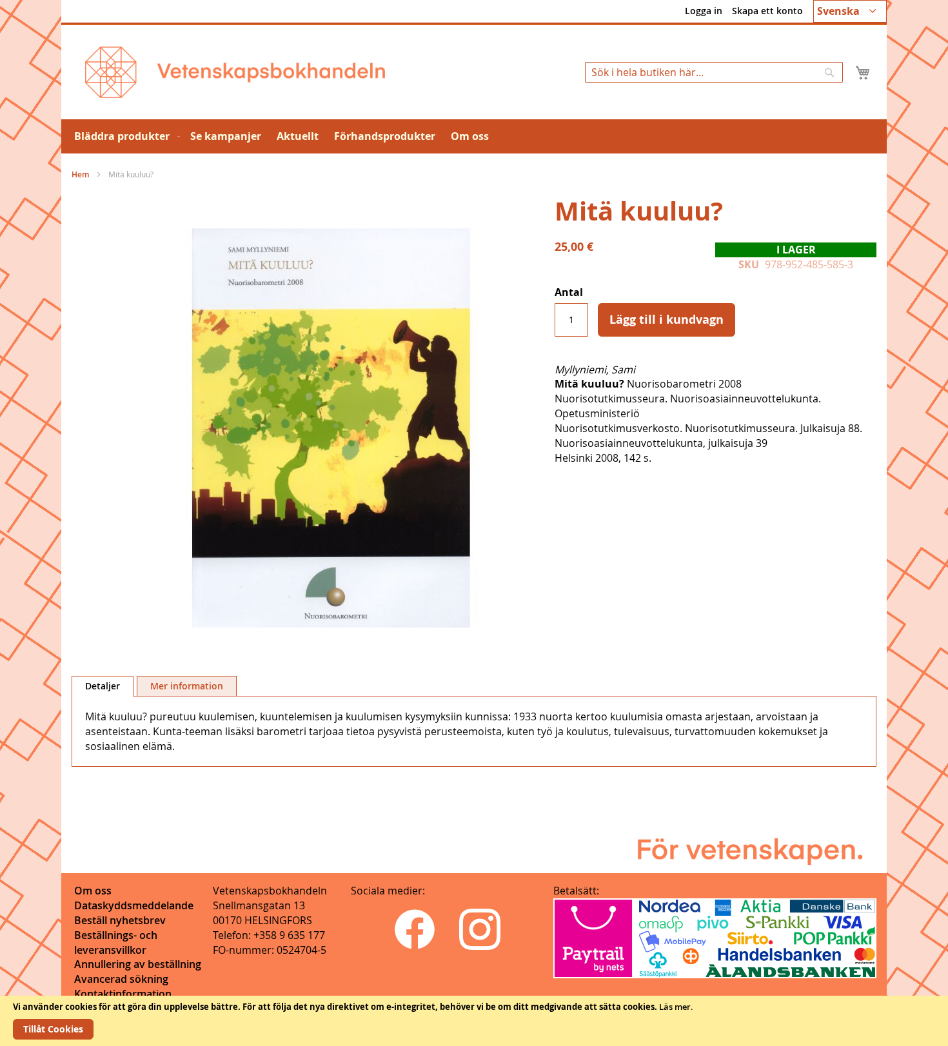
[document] (474, 1021)
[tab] (102, 686)
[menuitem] (124, 136)
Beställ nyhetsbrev (120, 920)
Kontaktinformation (123, 994)
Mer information (186, 686)
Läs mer (675, 1006)
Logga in (703, 11)
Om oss (93, 890)
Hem (80, 174)
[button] (850, 11)
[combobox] (714, 72)
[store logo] (235, 72)
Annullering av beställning (137, 964)
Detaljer (102, 686)
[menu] (474, 136)
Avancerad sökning (121, 979)
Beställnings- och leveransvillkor (115, 942)
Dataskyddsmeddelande (133, 905)
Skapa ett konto (767, 11)
